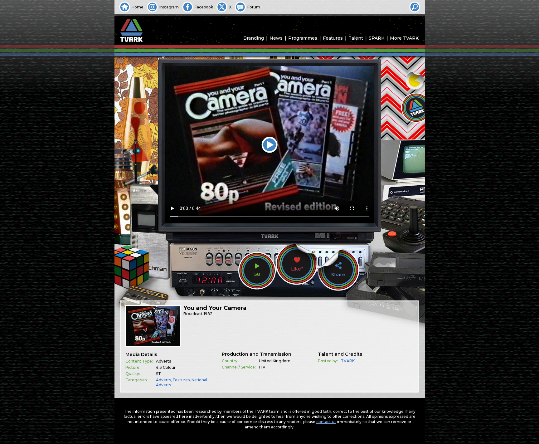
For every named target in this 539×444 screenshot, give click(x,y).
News (276, 38)
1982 (208, 313)
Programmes (302, 38)
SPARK (376, 38)
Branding (253, 38)
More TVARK (404, 38)
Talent (355, 38)
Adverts (163, 380)
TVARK (348, 361)
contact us (326, 421)
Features (333, 38)
